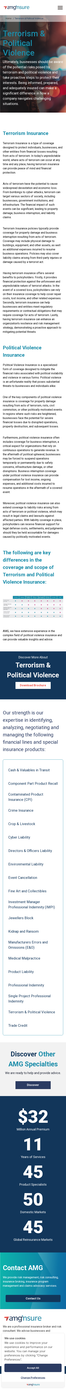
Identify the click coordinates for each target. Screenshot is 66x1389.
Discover (33, 1085)
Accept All (33, 1367)
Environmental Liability (25, 864)
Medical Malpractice (24, 958)
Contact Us (33, 1298)
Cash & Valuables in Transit (29, 770)
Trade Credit (17, 1025)
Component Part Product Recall (33, 783)
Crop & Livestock (21, 824)
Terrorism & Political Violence (29, 18)
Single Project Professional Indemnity (29, 998)
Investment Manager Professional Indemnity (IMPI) (31, 904)
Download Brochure (33, 685)
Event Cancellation (22, 878)
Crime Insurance (20, 810)
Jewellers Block (20, 918)
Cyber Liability (19, 837)
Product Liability (21, 972)
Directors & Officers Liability (30, 851)
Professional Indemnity (26, 985)
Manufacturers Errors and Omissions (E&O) (28, 945)
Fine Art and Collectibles (27, 891)
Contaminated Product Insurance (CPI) (25, 797)
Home (8, 18)
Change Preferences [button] (33, 1377)
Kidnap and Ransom (23, 931)
